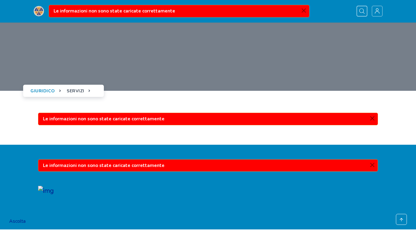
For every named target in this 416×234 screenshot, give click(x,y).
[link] (38, 11)
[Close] (303, 10)
